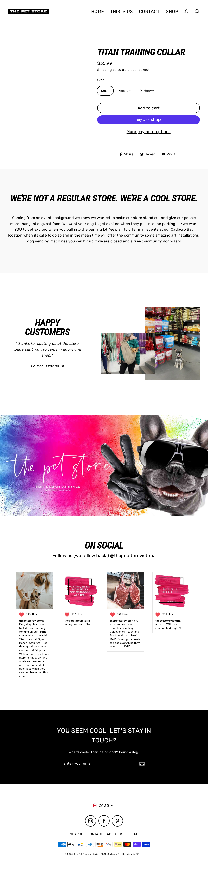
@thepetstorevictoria (133, 555)
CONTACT (149, 11)
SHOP (172, 11)
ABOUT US (115, 834)
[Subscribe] (141, 763)
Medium (125, 91)
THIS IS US (121, 11)
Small (105, 91)
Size (101, 80)
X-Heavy (147, 91)
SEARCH (76, 834)
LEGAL (132, 834)
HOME (97, 11)
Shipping (104, 70)
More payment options (149, 131)
